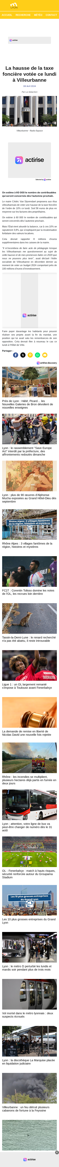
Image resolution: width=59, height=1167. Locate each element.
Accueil (7, 15)
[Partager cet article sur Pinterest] (29, 356)
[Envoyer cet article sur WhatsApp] (37, 356)
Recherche (23, 15)
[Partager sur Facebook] (15, 356)
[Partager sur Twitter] (22, 356)
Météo (38, 15)
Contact (51, 15)
